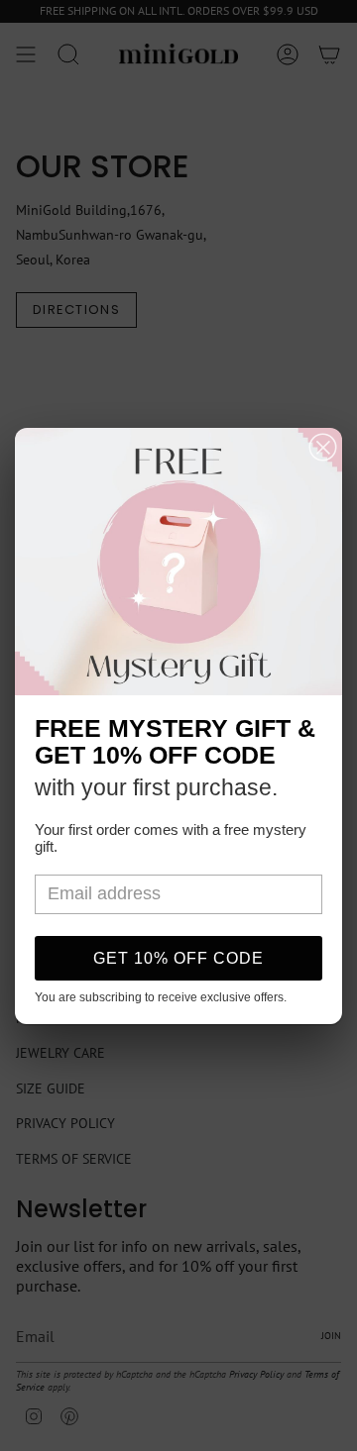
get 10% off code (178, 958)
